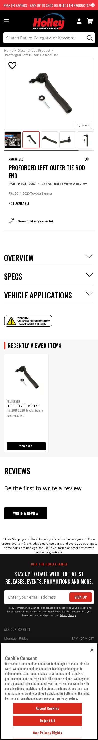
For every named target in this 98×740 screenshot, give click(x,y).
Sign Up (80, 597)
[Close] (91, 650)
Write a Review (25, 513)
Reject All (47, 720)
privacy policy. (67, 698)
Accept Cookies (47, 708)
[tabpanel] (26, 403)
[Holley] (49, 21)
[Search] (89, 37)
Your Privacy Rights (47, 732)
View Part (26, 446)
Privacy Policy (68, 615)
